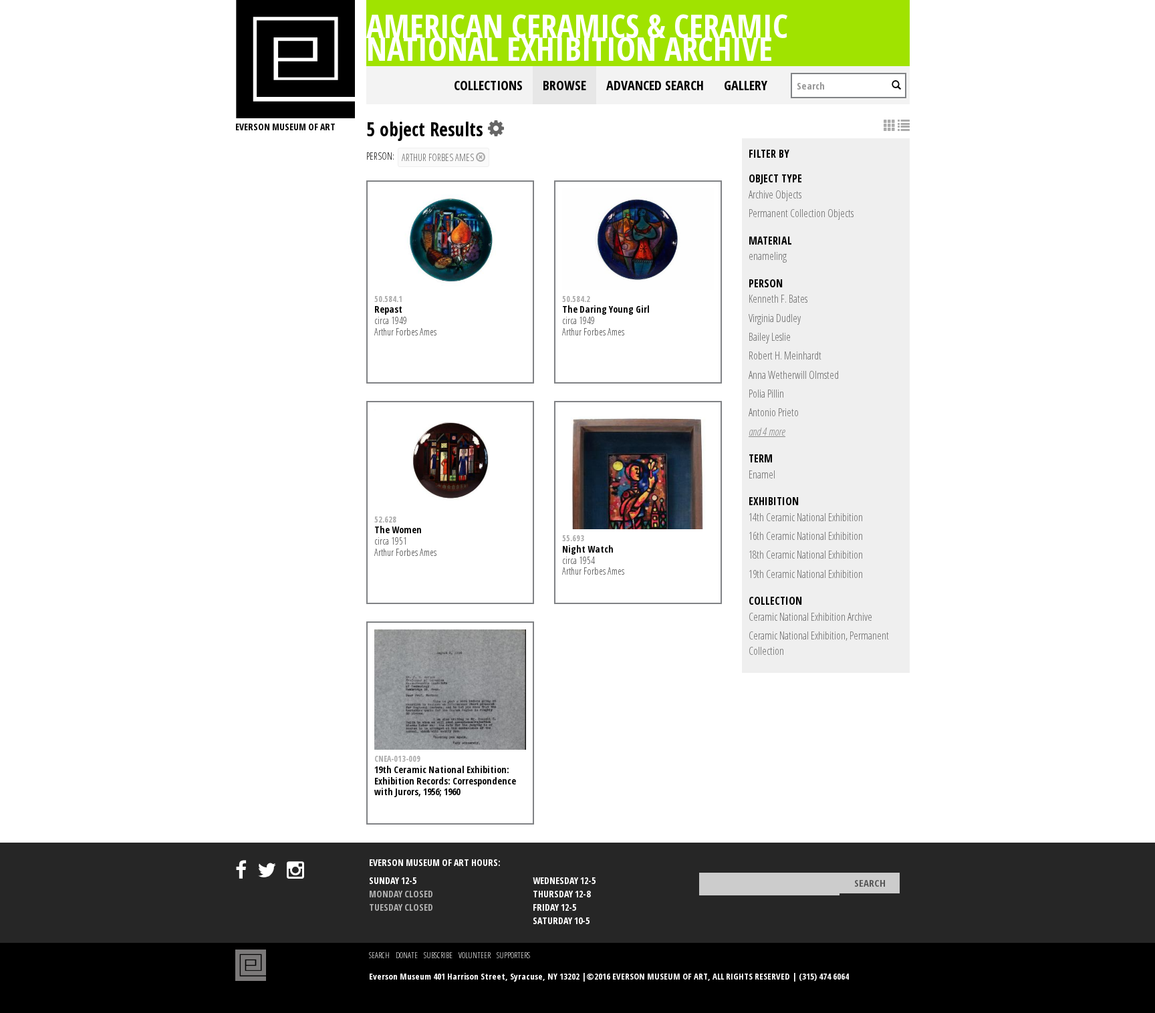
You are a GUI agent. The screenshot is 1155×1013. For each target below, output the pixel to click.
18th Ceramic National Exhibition (806, 554)
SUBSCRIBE (438, 955)
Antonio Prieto (774, 412)
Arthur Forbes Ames (439, 157)
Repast (388, 309)
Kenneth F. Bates (778, 298)
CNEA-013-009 (397, 758)
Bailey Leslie (770, 336)
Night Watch (588, 549)
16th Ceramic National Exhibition (806, 536)
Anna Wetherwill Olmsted (794, 375)
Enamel (762, 474)
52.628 (385, 519)
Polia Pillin (766, 393)
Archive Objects (775, 194)
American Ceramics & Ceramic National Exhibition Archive (577, 36)
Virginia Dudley (775, 318)
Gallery (745, 85)
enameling (768, 256)
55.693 (573, 538)
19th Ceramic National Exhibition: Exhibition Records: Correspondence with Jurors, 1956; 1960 (445, 781)
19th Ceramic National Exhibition (806, 574)
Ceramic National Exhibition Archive (810, 616)
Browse (564, 85)
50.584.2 (576, 298)
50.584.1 (388, 298)
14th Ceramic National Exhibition (806, 517)
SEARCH (379, 955)
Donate (407, 955)
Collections (488, 85)
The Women (398, 529)
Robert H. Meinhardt (785, 355)
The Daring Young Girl (606, 309)
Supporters (513, 955)
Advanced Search (655, 85)
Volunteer (475, 955)
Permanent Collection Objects (801, 213)
